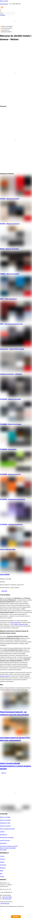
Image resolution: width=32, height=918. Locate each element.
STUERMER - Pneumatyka (8, 449)
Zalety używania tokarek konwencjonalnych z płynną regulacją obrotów (15, 766)
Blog (1, 873)
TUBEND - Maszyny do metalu (9, 274)
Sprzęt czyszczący (5, 840)
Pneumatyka (3, 843)
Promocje (2, 859)
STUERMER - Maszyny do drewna (10, 424)
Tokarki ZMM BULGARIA (7, 549)
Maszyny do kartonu (5, 825)
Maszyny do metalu (5, 817)
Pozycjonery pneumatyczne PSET (9, 846)
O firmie (2, 856)
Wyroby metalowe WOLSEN (7, 828)
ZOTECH (2, 831)
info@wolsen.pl (4, 3)
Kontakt (2, 876)
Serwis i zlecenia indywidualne (8, 848)
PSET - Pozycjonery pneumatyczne (11, 324)
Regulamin (2, 867)
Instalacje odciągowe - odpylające (11, 374)
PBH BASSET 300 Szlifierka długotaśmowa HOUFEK (12, 51)
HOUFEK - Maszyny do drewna (10, 223)
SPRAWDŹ (4, 591)
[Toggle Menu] (2, 7)
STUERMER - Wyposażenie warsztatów (12, 499)
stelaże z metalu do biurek (21, 624)
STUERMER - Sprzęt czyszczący (10, 474)
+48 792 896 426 (4, 903)
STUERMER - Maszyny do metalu (10, 399)
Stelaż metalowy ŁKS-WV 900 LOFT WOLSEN (10, 140)
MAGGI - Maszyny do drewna (9, 249)
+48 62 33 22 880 (7, 897)
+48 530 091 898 (6, 898)
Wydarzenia (3, 864)
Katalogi (2, 862)
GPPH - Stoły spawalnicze (8, 299)
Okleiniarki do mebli (5, 823)
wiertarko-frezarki (4, 676)
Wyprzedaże (3, 849)
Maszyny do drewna (5, 820)
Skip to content (4, 1)
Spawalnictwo (3, 834)
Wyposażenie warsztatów (7, 837)
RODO (1, 870)
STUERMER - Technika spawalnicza (11, 524)
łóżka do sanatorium (15, 622)
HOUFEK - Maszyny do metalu (9, 198)
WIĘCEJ (3, 773)
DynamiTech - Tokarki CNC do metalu (12, 349)
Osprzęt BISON (5, 574)
